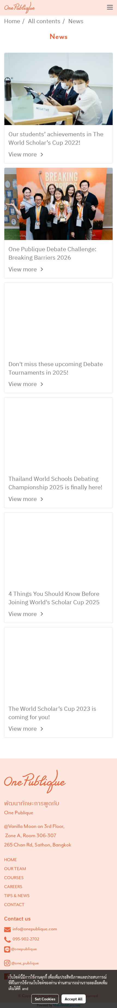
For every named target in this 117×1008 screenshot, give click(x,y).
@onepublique (24, 949)
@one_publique (25, 963)
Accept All (73, 998)
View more (23, 155)
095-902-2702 (26, 939)
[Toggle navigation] (110, 8)
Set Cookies (45, 998)
